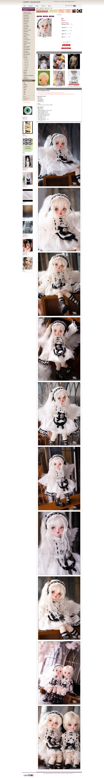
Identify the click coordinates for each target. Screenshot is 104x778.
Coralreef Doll (26, 25)
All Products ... (25, 99)
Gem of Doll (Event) (27, 39)
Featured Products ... (26, 98)
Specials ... (25, 96)
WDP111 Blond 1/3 (59, 86)
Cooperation (63, 773)
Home (37, 8)
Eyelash (25, 87)
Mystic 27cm (47, 8)
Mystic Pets (26, 59)
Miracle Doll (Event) (27, 54)
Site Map (67, 773)
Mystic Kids (42, 8)
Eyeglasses (26, 86)
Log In (59, 1)
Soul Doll (25, 73)
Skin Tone (64, 24)
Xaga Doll (25, 77)
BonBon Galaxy (26, 21)
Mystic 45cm (26, 64)
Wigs (24, 82)
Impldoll (25, 44)
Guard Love (26, 41)
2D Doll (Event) (26, 15)
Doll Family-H (26, 31)
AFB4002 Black (25, 168)
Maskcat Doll (26, 51)
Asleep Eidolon (26, 20)
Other (24, 92)
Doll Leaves (26, 33)
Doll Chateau (26, 28)
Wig (62, 36)
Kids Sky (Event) (26, 47)
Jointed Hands (26, 78)
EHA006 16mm (25, 117)
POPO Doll (25, 70)
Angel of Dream (26, 18)
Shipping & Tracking (49, 773)
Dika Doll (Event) (26, 26)
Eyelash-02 (24, 202)
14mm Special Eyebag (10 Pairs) (27, 152)
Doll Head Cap (44, 86)
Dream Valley (26, 38)
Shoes (63, 33)
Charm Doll (25, 23)
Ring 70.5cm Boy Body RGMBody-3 (74, 69)
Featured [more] (26, 102)
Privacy (59, 773)
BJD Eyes (25, 84)
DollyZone (25, 36)
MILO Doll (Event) (26, 52)
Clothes (25, 89)
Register (63, 1)
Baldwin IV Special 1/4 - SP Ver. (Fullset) (27, 234)
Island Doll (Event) (27, 46)
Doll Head (26, 67)
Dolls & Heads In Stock (27, 13)
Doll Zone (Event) (26, 34)
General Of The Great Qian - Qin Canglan (27, 252)
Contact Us (71, 773)
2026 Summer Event (27, 12)
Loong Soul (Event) (27, 49)
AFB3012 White (25, 185)
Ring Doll (25, 72)
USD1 (25, 94)
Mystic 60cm (26, 62)
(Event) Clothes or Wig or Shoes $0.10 (74, 86)
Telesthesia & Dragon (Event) (29, 75)
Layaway (55, 773)
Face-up (63, 27)
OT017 (24, 134)
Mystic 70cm (26, 60)
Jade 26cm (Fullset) (59, 69)
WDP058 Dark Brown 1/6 (44, 69)
